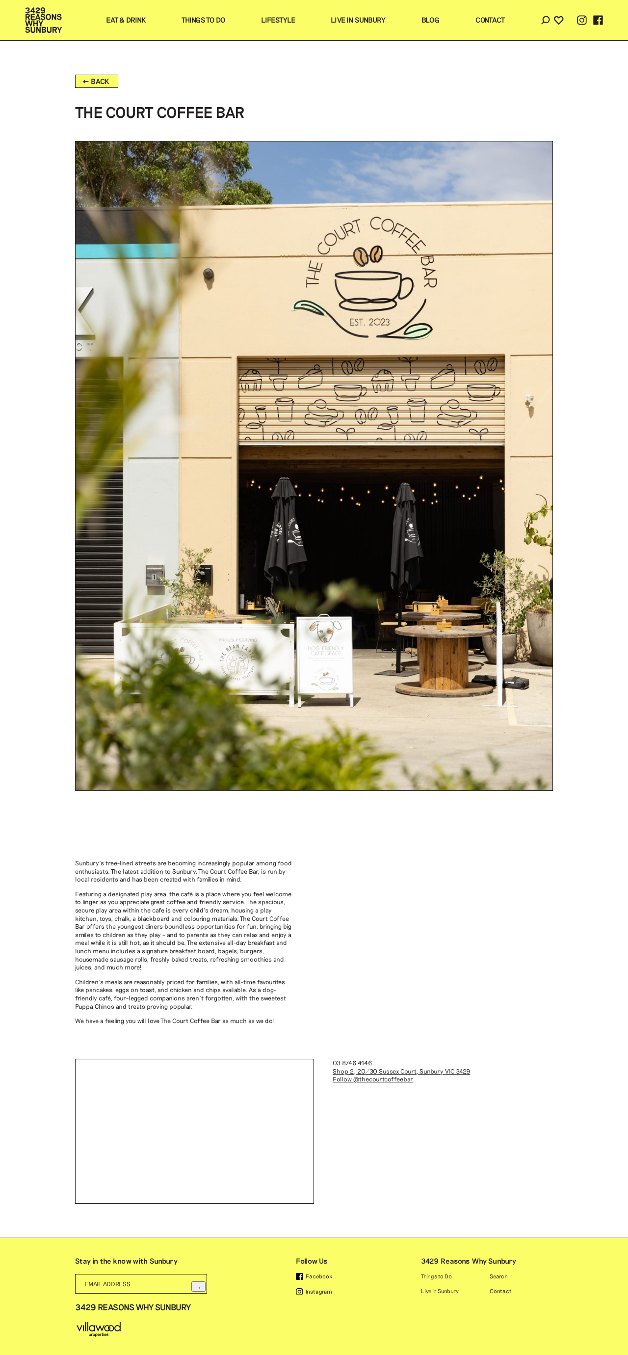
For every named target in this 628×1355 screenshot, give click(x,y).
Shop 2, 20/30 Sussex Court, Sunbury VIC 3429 (401, 1071)
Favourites (559, 20)
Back (100, 81)
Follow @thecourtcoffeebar (373, 1079)
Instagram (319, 1291)
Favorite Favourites (549, 108)
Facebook (319, 1276)
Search (545, 20)
